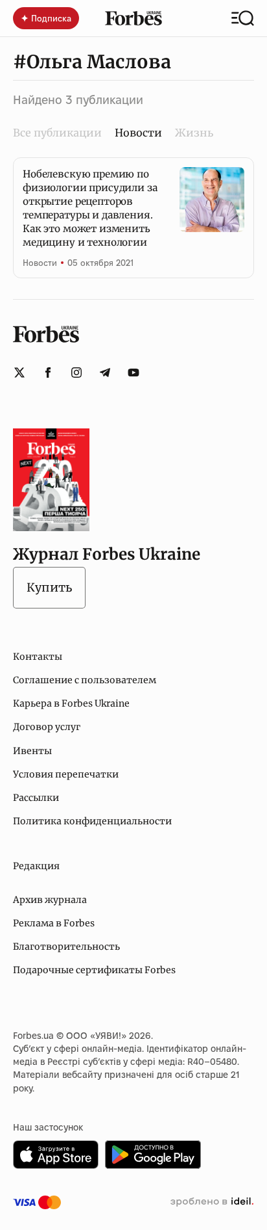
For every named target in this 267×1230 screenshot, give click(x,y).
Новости (40, 262)
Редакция (36, 866)
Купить (49, 587)
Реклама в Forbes (54, 923)
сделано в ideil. (212, 1202)
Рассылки (36, 798)
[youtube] (133, 372)
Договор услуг (46, 727)
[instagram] (76, 372)
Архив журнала (50, 900)
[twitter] (19, 372)
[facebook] (48, 372)
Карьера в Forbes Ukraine (71, 703)
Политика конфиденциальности (92, 821)
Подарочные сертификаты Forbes (94, 970)
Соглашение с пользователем (84, 680)
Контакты (37, 656)
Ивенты (32, 751)
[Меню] (242, 18)
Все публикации (57, 132)
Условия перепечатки (66, 774)
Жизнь (194, 132)
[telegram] (105, 372)
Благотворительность (66, 946)
